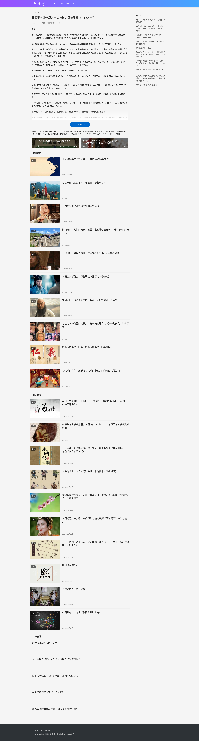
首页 (55, 4)
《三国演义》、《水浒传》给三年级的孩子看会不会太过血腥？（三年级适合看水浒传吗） (95, 450)
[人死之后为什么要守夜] (45, 596)
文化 (61, 4)
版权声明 (47, 730)
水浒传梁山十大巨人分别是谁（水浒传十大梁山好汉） (89, 471)
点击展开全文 (79, 124)
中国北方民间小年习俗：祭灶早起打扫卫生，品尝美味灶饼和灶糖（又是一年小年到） (150, 63)
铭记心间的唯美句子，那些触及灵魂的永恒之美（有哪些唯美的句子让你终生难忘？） (95, 497)
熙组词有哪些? (69, 565)
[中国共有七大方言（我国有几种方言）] (45, 620)
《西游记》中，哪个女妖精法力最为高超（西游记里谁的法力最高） (94, 520)
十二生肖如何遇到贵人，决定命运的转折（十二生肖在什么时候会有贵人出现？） (95, 544)
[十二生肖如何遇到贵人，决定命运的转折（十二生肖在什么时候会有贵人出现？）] (45, 549)
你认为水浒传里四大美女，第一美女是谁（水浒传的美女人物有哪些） (95, 325)
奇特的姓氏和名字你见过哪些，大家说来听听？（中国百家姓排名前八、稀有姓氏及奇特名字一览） (150, 78)
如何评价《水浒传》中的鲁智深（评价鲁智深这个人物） (91, 300)
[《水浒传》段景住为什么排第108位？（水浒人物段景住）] (45, 260)
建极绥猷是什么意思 (143, 48)
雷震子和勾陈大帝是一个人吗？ (48, 692)
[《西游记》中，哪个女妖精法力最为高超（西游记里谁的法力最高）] (45, 526)
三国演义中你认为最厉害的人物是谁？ (81, 206)
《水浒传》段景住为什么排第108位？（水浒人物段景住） (91, 253)
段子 (74, 4)
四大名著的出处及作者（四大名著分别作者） (55, 708)
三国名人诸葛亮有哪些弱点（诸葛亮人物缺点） (86, 276)
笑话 (67, 4)
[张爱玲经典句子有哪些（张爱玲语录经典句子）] (45, 166)
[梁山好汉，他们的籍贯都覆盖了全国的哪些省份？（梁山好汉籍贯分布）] (45, 237)
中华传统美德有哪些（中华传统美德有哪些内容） (87, 347)
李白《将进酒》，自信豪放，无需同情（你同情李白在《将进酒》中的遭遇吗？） (95, 403)
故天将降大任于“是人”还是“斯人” (147, 85)
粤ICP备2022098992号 (65, 734)
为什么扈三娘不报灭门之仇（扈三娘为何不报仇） (57, 659)
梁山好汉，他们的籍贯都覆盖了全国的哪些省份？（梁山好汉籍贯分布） (95, 231)
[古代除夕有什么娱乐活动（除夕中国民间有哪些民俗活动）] (45, 378)
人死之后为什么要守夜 (73, 589)
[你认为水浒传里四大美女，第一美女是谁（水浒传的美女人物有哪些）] (45, 331)
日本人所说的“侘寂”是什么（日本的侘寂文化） (56, 675)
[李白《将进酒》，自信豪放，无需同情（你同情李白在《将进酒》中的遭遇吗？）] (45, 408)
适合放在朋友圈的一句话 (44, 643)
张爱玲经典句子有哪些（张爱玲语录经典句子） (86, 159)
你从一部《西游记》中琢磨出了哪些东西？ (84, 182)
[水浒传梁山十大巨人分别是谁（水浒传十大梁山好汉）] (45, 479)
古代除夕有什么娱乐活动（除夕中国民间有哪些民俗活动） (92, 370)
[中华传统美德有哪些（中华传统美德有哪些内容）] (45, 354)
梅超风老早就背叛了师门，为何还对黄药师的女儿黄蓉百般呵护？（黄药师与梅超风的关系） (150, 54)
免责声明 (38, 730)
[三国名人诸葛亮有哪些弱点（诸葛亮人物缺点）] (45, 284)
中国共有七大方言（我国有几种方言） (81, 612)
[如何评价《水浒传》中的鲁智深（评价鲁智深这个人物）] (45, 307)
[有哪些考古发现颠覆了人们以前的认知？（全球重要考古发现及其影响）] (45, 432)
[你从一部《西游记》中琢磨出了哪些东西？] (45, 190)
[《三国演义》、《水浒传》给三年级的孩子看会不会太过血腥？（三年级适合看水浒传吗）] (45, 455)
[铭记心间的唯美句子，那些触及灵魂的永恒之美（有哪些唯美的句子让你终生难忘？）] (45, 502)
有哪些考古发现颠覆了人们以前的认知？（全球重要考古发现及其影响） (95, 426)
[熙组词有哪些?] (45, 573)
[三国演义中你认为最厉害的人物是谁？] (45, 213)
